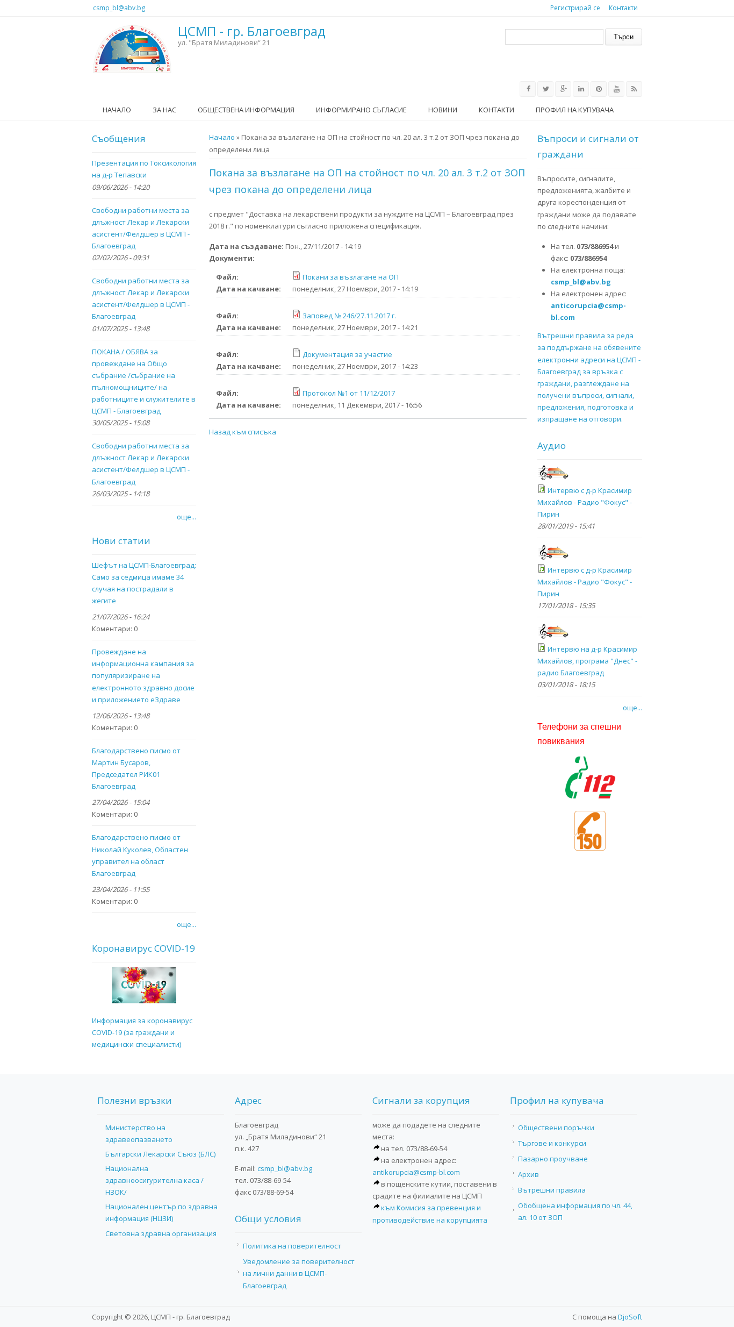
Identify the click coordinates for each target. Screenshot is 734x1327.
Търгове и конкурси (552, 1143)
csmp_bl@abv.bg (119, 7)
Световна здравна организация (161, 1233)
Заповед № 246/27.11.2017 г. (349, 315)
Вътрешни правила (552, 1190)
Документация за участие (347, 354)
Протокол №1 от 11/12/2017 (349, 393)
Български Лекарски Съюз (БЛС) (160, 1154)
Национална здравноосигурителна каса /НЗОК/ (154, 1180)
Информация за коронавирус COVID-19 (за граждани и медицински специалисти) (142, 1032)
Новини (442, 110)
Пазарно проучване (553, 1159)
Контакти (623, 7)
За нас (164, 110)
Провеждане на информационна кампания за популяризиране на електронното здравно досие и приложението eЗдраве (143, 675)
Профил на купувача (575, 110)
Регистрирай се (575, 7)
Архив (528, 1174)
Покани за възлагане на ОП (351, 277)
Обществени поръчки (556, 1127)
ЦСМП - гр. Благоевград (252, 31)
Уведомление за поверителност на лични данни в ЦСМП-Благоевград (299, 1273)
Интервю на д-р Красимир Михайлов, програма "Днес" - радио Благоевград (587, 660)
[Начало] (132, 49)
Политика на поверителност (292, 1246)
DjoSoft (630, 1317)
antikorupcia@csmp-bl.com (416, 1172)
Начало (117, 110)
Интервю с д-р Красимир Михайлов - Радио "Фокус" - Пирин (584, 502)
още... (186, 517)
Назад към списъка (242, 432)
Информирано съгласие (361, 110)
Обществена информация (246, 110)
